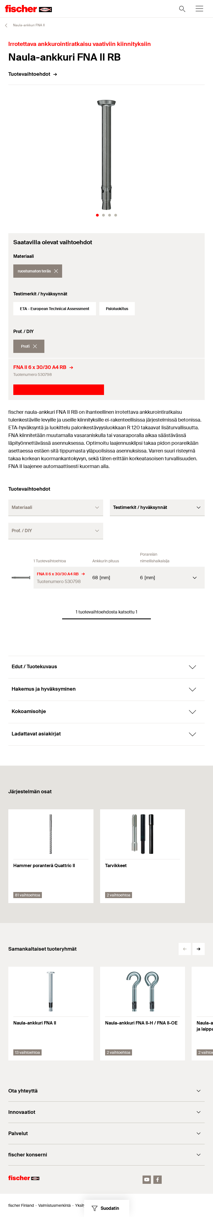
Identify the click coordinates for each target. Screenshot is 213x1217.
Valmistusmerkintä (54, 1205)
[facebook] (157, 1180)
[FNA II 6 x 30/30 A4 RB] (21, 577)
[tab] (97, 215)
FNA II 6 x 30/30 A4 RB (39, 367)
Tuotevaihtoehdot (29, 74)
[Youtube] (147, 1180)
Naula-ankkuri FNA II (28, 25)
